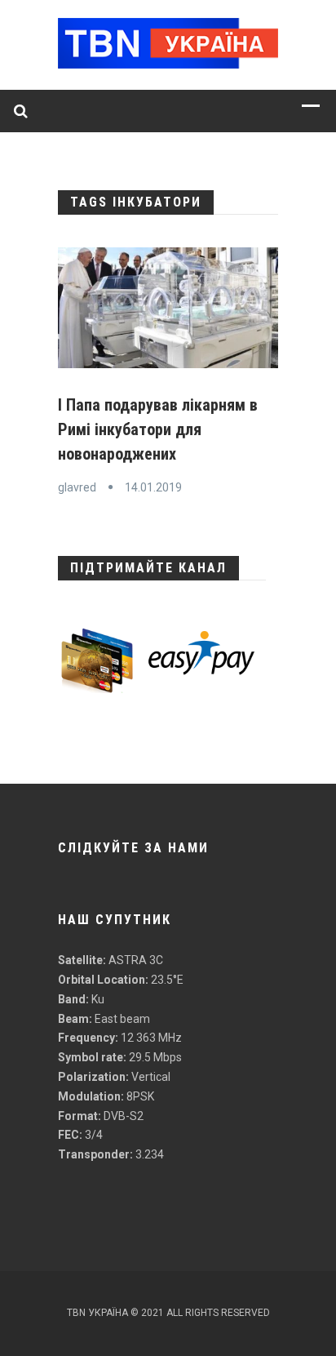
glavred (77, 487)
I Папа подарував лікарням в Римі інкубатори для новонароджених (158, 429)
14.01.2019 (153, 487)
